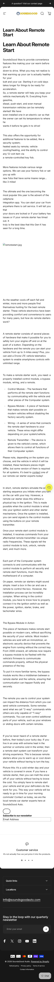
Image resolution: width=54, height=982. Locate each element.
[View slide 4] (32, 860)
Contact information (27, 969)
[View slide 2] (25, 860)
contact (36, 472)
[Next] (50, 3)
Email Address (11, 819)
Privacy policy (26, 966)
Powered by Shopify (40, 961)
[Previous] (4, 3)
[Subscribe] (46, 929)
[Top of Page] (6, 811)
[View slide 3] (29, 860)
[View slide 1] (22, 860)
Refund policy (14, 966)
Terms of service (39, 966)
